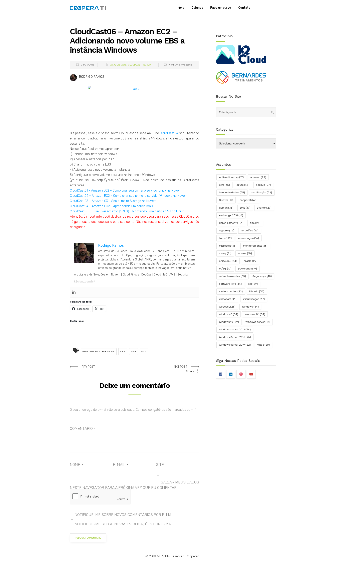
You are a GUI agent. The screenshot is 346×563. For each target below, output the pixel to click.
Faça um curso (220, 7)
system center (231, 291)
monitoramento (255, 245)
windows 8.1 (255, 314)
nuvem (245, 253)
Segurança (262, 276)
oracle (250, 260)
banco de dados (232, 192)
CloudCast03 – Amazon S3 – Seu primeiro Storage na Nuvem (113, 201)
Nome (76, 464)
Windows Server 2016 (235, 337)
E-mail (120, 464)
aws (123, 351)
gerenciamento (231, 222)
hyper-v (226, 230)
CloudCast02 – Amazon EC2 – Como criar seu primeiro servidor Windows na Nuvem (128, 196)
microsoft (227, 245)
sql (253, 283)
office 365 (228, 260)
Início (180, 7)
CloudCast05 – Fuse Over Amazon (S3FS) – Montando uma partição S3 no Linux (127, 211)
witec (263, 344)
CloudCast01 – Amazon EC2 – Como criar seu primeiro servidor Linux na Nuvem (125, 190)
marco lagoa (248, 238)
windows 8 (228, 314)
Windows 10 (229, 321)
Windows (250, 306)
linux (225, 238)
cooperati (248, 200)
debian (226, 207)
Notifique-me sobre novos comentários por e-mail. (125, 514)
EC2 (144, 351)
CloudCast (135, 65)
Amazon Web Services (98, 351)
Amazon (115, 65)
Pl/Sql (225, 268)
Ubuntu (256, 291)
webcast (227, 306)
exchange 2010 (231, 215)
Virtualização (254, 299)
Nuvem (147, 65)
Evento (264, 207)
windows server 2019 (235, 344)
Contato (244, 7)
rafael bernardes (232, 276)
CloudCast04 (169, 133)
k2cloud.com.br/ (84, 281)
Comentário (83, 428)
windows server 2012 (235, 329)
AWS (124, 65)
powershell (247, 268)
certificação (261, 192)
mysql (225, 253)
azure (242, 184)
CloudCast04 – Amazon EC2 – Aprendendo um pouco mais (111, 206)
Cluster (226, 200)
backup (263, 184)
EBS (133, 351)
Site (160, 464)
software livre (230, 283)
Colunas (197, 7)
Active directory (231, 177)
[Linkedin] (74, 292)
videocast (227, 299)
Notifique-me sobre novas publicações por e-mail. (125, 524)
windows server (257, 321)
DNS (245, 207)
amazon (258, 177)
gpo (255, 222)
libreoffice (249, 230)
